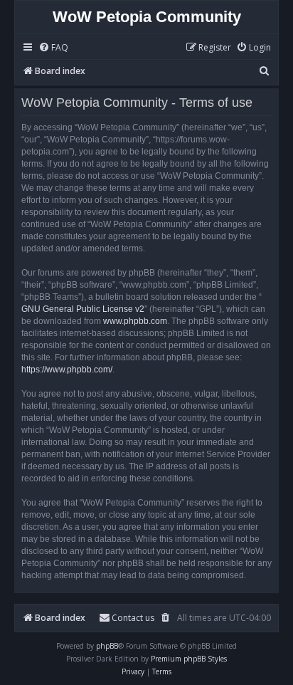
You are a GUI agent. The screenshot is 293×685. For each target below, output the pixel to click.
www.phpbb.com (135, 321)
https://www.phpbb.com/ (66, 370)
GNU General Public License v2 (82, 309)
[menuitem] (53, 48)
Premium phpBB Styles (189, 659)
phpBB (107, 646)
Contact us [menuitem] (133, 618)
